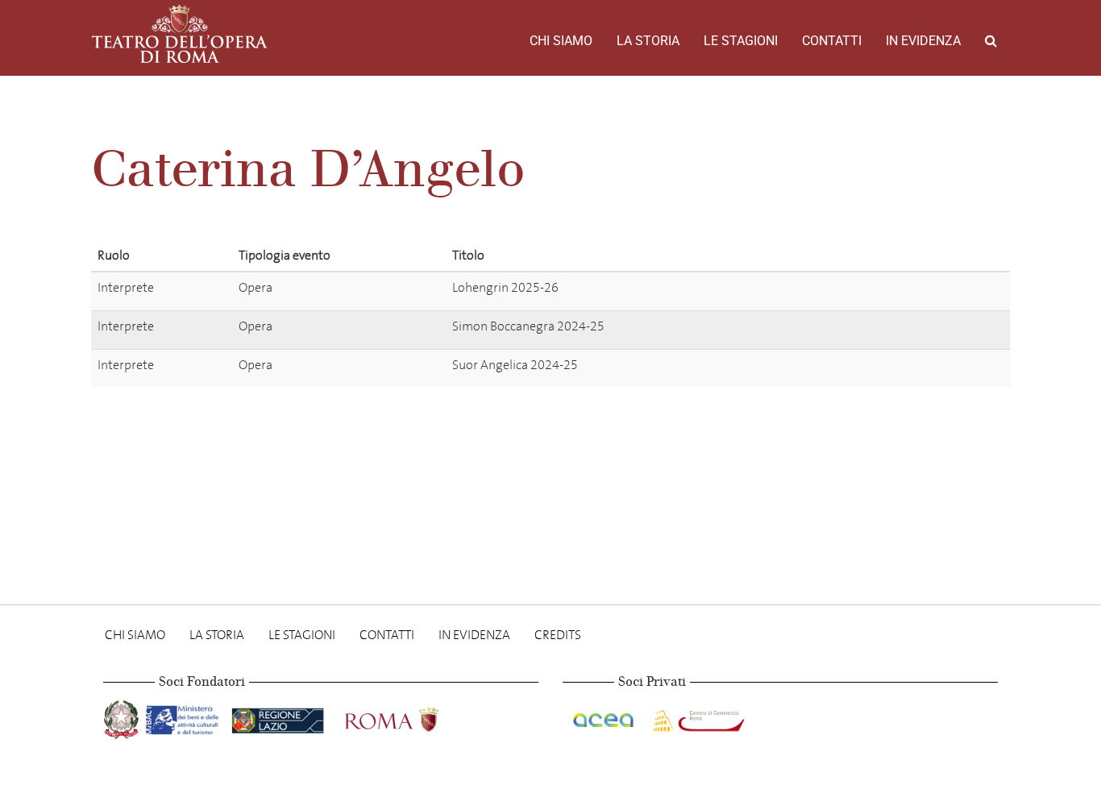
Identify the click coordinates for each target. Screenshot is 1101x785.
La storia (648, 40)
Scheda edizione (895, 290)
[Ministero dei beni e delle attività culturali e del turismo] (185, 717)
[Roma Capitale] (412, 717)
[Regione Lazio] (279, 717)
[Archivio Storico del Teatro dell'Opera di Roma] (180, 34)
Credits (557, 634)
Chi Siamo (561, 40)
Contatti (832, 40)
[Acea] (604, 717)
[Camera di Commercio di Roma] (697, 717)
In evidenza (923, 40)
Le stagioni (741, 40)
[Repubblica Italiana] (123, 717)
